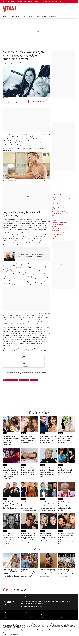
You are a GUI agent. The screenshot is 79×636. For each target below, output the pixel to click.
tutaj (16, 634)
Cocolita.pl (5, 617)
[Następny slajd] (75, 560)
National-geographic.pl (26, 617)
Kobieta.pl (42, 615)
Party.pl (4, 612)
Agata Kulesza (24, 379)
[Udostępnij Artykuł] (48, 101)
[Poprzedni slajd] (3, 560)
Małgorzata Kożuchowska (10, 379)
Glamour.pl (5, 615)
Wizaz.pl (60, 615)
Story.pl (60, 617)
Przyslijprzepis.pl (44, 617)
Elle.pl (59, 612)
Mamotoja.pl (24, 612)
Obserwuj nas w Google (38, 101)
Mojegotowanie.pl (25, 615)
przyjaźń (34, 379)
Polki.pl (41, 612)
